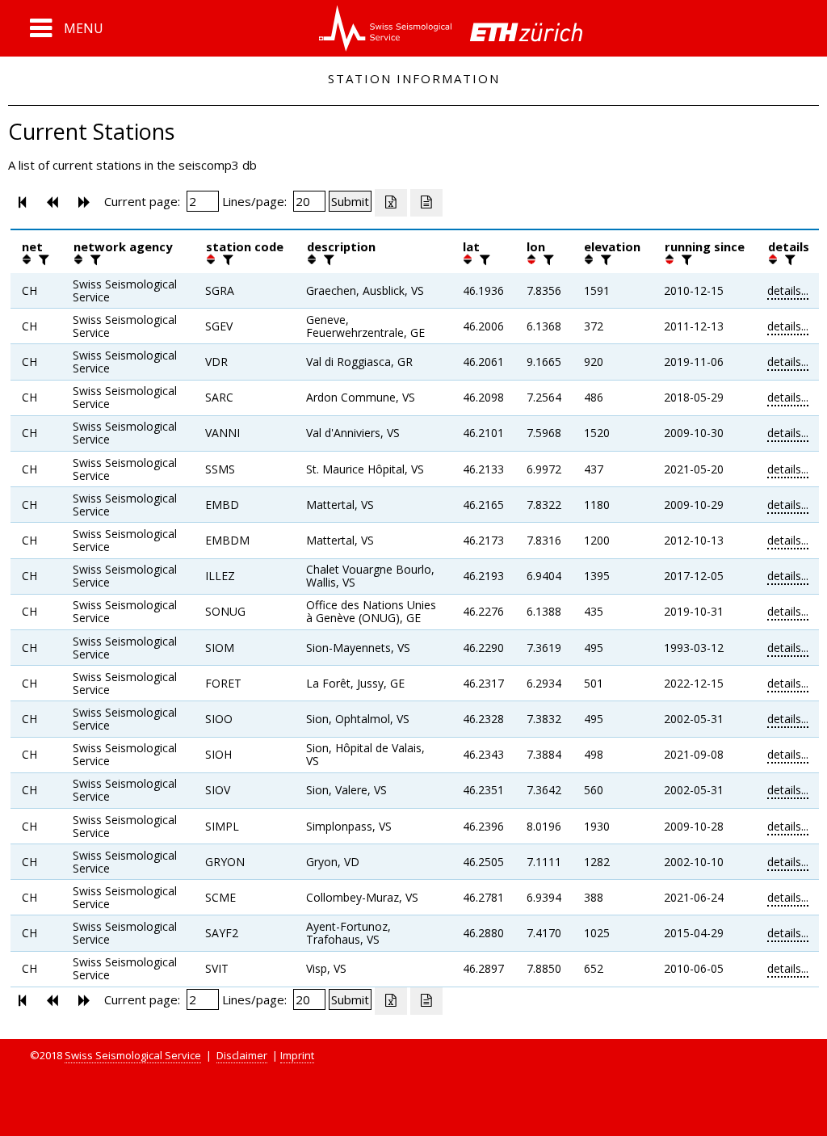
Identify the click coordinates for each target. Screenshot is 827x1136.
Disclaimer (241, 1055)
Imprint (297, 1055)
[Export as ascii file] (426, 203)
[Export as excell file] (391, 203)
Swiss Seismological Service (133, 1055)
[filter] (42, 259)
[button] (66, 28)
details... (787, 290)
